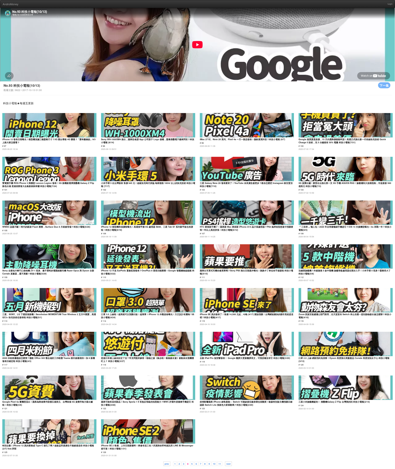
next (228, 463)
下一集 (384, 85)
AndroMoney (10, 4)
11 (219, 463)
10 (214, 463)
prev (167, 463)
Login (390, 4)
